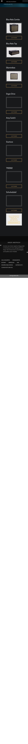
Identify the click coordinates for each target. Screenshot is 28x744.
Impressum (11, 262)
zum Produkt (14, 37)
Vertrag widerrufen (14, 275)
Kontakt (3, 262)
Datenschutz (19, 265)
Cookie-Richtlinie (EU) (7, 267)
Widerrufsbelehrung (7, 265)
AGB (18, 262)
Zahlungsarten (5, 260)
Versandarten (16, 260)
